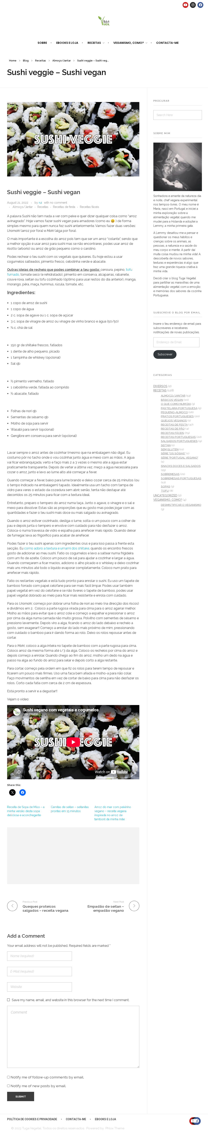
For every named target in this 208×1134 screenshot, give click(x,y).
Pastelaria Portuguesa (179, 408)
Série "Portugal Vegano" (179, 457)
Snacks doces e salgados (181, 466)
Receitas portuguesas (178, 437)
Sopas (165, 486)
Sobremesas (170, 474)
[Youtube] (185, 5)
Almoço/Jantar (61, 60)
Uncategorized (165, 495)
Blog (26, 60)
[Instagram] (193, 5)
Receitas (40, 60)
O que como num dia (176, 403)
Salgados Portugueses (179, 441)
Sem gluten (170, 449)
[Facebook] (200, 5)
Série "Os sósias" (173, 453)
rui (40, 202)
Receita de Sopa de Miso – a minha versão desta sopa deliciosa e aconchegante (25, 811)
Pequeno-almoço (174, 412)
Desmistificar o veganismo (181, 504)
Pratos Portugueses (177, 416)
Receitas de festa (64, 207)
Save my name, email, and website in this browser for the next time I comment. (70, 1000)
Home (12, 60)
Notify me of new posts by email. (38, 1086)
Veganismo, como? (167, 499)
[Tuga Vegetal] (104, 20)
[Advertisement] (74, 856)
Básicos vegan (172, 399)
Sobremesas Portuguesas (181, 478)
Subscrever (165, 354)
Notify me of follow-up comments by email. (47, 1077)
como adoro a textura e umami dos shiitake (56, 548)
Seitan (166, 445)
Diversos (160, 386)
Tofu (165, 490)
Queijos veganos (174, 420)
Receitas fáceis (89, 207)
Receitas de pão (173, 428)
